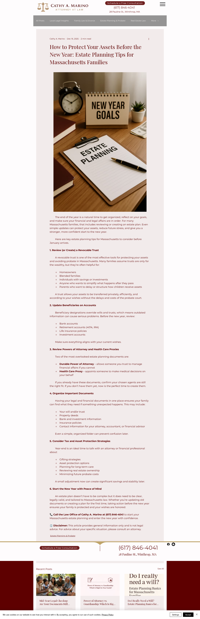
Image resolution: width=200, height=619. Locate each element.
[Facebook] (168, 544)
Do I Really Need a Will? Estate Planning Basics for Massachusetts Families (142, 602)
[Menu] (162, 4)
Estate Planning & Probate (112, 20)
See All (161, 568)
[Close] (196, 614)
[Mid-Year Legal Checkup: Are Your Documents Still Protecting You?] (56, 585)
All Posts (40, 20)
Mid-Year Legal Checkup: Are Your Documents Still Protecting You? (53, 602)
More (153, 20)
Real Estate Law (138, 20)
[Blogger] (173, 544)
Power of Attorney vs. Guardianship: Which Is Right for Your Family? (100, 602)
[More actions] (148, 39)
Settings (175, 614)
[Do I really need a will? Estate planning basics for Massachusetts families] (144, 585)
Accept (188, 614)
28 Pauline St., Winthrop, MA (124, 11)
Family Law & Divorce (84, 20)
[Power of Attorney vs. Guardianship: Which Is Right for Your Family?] (100, 585)
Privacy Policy (107, 614)
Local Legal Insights (59, 20)
